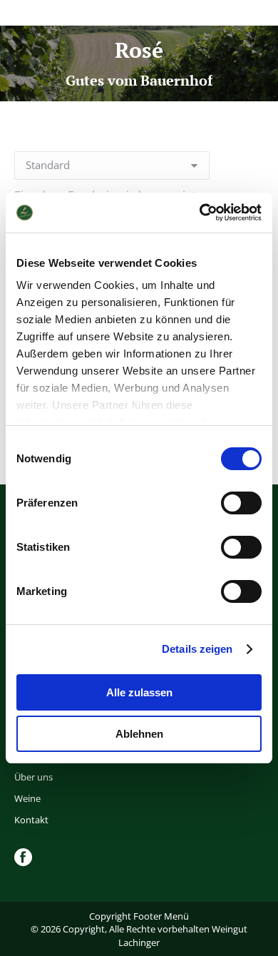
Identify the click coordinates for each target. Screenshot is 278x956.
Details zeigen (197, 649)
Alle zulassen (139, 692)
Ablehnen (139, 734)
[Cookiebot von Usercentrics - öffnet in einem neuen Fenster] (200, 212)
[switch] (241, 503)
